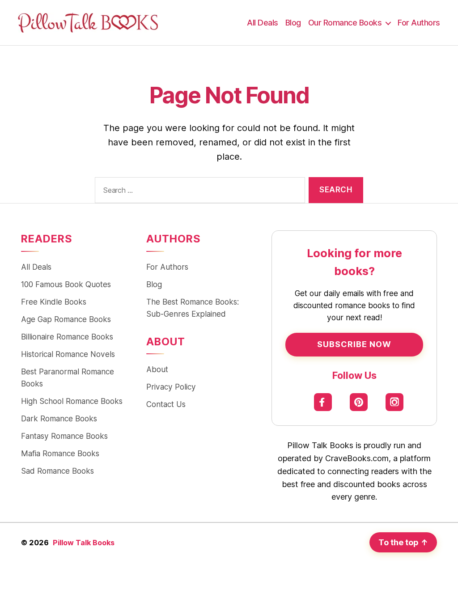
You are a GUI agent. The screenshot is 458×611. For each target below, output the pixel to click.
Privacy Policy (171, 386)
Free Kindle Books (53, 301)
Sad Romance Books (57, 470)
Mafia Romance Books (60, 453)
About (157, 369)
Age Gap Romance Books (66, 319)
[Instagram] (395, 402)
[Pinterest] (359, 402)
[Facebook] (323, 402)
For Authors (419, 22)
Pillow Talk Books (83, 542)
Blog (293, 22)
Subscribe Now (354, 344)
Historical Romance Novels (68, 354)
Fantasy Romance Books (64, 436)
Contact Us (166, 404)
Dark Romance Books (59, 418)
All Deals (262, 22)
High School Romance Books (72, 401)
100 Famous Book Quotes (66, 284)
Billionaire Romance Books (67, 336)
